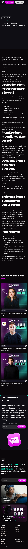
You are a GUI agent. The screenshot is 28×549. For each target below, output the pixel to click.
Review (3, 533)
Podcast (3, 529)
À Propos (3, 535)
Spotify (17, 529)
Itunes (16, 527)
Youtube (3, 543)
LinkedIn (3, 541)
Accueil (3, 527)
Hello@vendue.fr (19, 541)
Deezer (17, 531)
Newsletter (4, 531)
